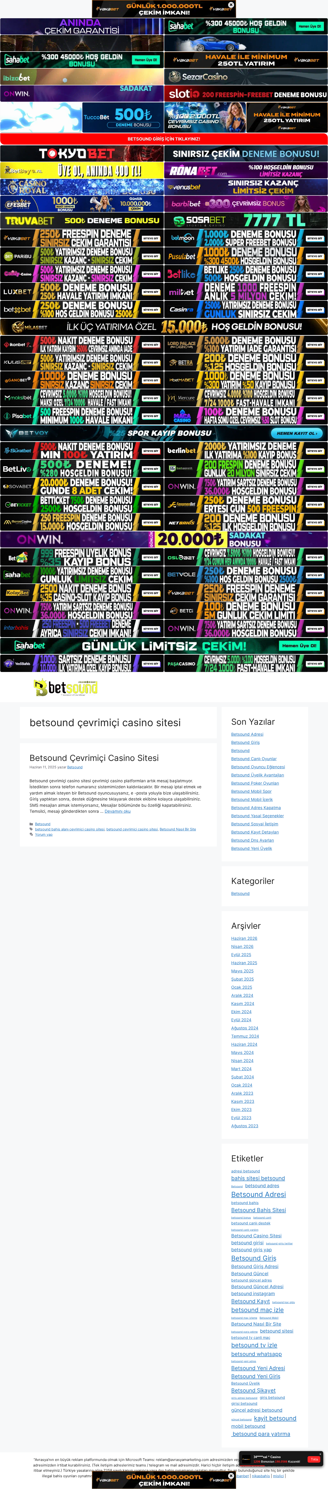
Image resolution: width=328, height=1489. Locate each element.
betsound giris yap (251, 1250)
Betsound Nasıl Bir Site (178, 829)
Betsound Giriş (245, 742)
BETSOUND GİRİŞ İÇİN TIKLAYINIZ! (164, 138)
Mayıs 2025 (242, 971)
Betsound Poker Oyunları (255, 783)
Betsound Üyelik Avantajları (257, 775)
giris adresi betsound (244, 1398)
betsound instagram (253, 1293)
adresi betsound (245, 1171)
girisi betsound (244, 1403)
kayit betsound (275, 1418)
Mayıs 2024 (242, 1052)
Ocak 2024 (241, 1085)
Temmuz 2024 (245, 1036)
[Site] (82, 238)
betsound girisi (247, 1243)
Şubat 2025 (242, 979)
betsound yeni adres (243, 1361)
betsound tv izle (254, 1345)
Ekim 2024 (241, 1011)
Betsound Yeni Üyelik (251, 848)
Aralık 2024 (242, 995)
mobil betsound (248, 1426)
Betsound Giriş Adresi (255, 1266)
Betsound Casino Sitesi (256, 1236)
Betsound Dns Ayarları (252, 840)
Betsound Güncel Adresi (257, 1286)
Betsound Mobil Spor (251, 791)
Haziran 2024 (244, 1044)
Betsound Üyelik (245, 1383)
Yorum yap (44, 834)
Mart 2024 (241, 1068)
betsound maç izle (257, 1309)
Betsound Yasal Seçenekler (257, 815)
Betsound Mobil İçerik (252, 799)
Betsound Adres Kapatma (256, 807)
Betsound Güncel (249, 1274)
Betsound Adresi (247, 734)
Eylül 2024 (241, 1020)
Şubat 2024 (242, 1077)
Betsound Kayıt (250, 1301)
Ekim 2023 (241, 1109)
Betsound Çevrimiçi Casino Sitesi (94, 758)
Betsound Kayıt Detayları (255, 832)
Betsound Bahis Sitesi (258, 1210)
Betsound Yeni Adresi (258, 1368)
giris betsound (272, 1397)
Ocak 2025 (241, 987)
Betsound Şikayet (253, 1390)
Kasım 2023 (242, 1101)
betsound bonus (241, 1217)
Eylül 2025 (241, 954)
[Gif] (164, 327)
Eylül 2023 (241, 1117)
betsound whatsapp (256, 1354)
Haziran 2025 (244, 962)
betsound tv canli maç (250, 1337)
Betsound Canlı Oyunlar (254, 758)
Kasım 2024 (242, 1003)
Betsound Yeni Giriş (255, 1376)
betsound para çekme (244, 1331)
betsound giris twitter (279, 1243)
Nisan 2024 (242, 1060)
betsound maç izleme (244, 1317)
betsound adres (262, 1186)
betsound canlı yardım (244, 1229)
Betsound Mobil (269, 1317)
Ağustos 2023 (244, 1126)
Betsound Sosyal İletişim (254, 824)
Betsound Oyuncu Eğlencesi (258, 767)
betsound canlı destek (250, 1223)
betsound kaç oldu (283, 1302)
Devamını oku (118, 811)
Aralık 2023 (242, 1093)
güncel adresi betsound (256, 1410)
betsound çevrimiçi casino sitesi (132, 829)
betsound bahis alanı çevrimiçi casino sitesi (69, 829)
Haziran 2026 (244, 938)
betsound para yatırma (260, 1433)
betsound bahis (245, 1203)
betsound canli (262, 1217)
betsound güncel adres (251, 1280)
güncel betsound (241, 1419)
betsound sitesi (276, 1331)
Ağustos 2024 (244, 1028)
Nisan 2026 (242, 946)
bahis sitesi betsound (258, 1178)
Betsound (42, 824)
